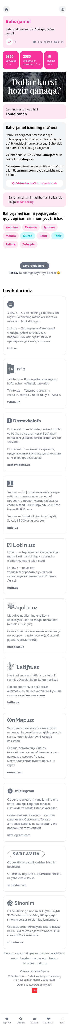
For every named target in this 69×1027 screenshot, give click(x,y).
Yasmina (12, 227)
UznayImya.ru (24, 159)
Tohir (57, 236)
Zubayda (28, 244)
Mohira (11, 236)
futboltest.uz (30, 963)
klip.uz (43, 963)
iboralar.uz (26, 958)
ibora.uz (9, 953)
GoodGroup (36, 984)
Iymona (49, 227)
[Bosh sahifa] (6, 9)
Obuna (21, 984)
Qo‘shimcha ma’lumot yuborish (34, 183)
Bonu (43, 236)
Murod (27, 236)
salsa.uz (20, 953)
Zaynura (31, 227)
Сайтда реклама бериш (34, 971)
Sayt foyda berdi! (34, 266)
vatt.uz (15, 958)
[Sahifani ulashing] (62, 9)
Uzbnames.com (24, 170)
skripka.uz (32, 953)
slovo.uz (44, 953)
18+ (34, 990)
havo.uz (53, 958)
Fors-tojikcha (44, 42)
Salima (10, 244)
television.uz (57, 953)
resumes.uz (41, 958)
